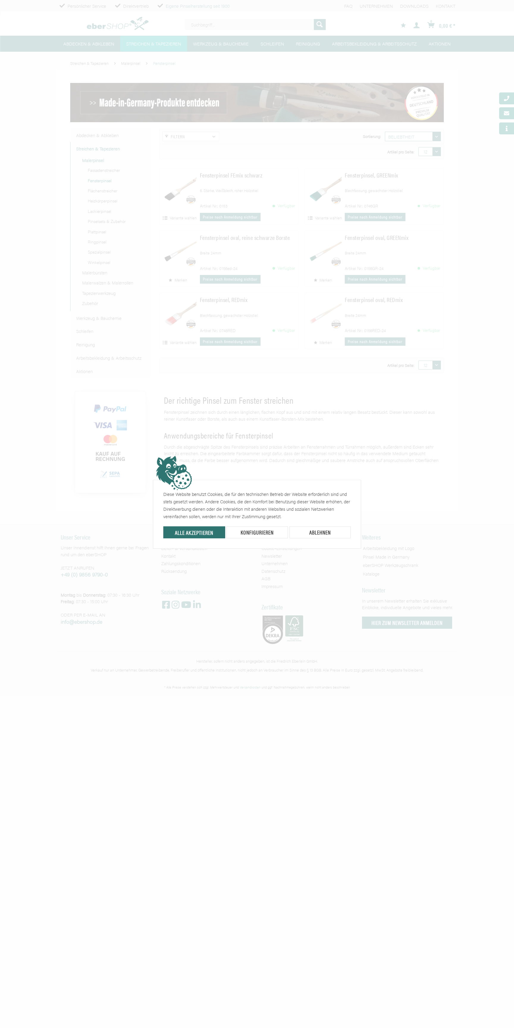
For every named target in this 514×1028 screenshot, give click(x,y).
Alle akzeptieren (194, 532)
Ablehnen (320, 532)
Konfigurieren (257, 532)
